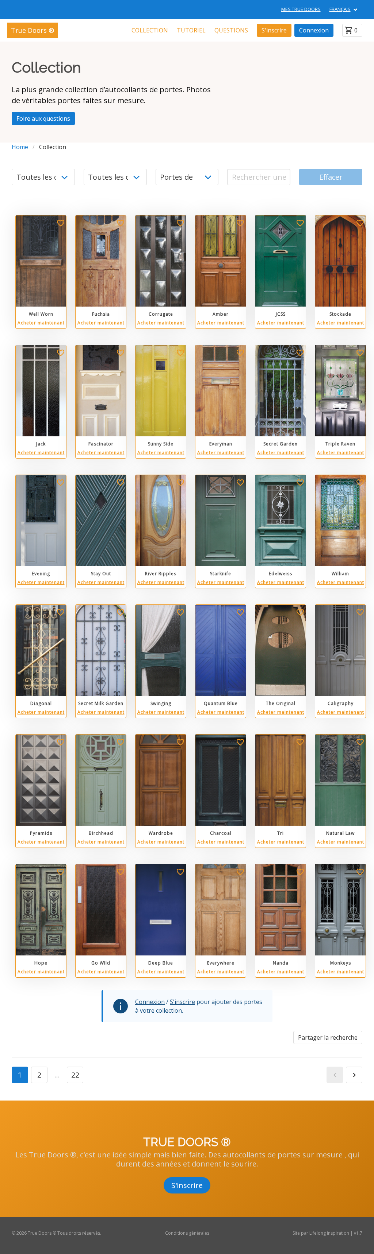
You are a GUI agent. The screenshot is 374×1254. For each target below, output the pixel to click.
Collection (149, 30)
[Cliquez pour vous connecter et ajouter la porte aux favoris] (60, 224)
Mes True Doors (301, 9)
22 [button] (75, 1075)
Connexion (314, 30)
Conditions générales (187, 1233)
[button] (335, 1075)
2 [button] (39, 1075)
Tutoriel (191, 30)
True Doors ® (32, 30)
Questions (231, 30)
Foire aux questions (43, 118)
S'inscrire (274, 30)
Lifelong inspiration (329, 1233)
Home (20, 147)
